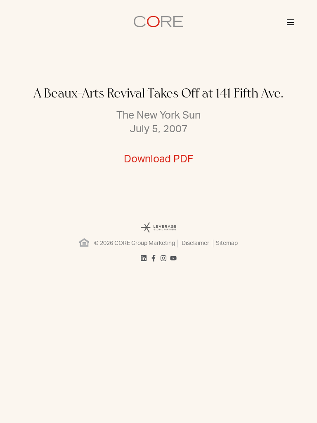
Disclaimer (195, 243)
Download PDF (158, 159)
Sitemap (227, 243)
